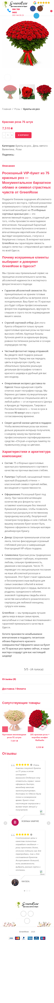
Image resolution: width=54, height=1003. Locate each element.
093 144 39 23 (18, 15)
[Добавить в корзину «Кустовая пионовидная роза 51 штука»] (5, 729)
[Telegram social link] (36, 16)
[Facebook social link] (16, 155)
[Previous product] (4, 115)
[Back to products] (7, 115)
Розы (17, 109)
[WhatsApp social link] (19, 155)
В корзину (23, 135)
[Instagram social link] (31, 914)
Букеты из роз (31, 109)
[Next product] (11, 115)
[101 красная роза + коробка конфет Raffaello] (40, 720)
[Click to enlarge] (7, 77)
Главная (6, 109)
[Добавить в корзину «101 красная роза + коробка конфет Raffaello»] (31, 729)
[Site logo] (15, 4)
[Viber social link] (26, 155)
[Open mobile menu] (3, 12)
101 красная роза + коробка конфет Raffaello (39, 737)
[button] (5, 51)
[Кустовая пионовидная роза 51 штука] (14, 720)
